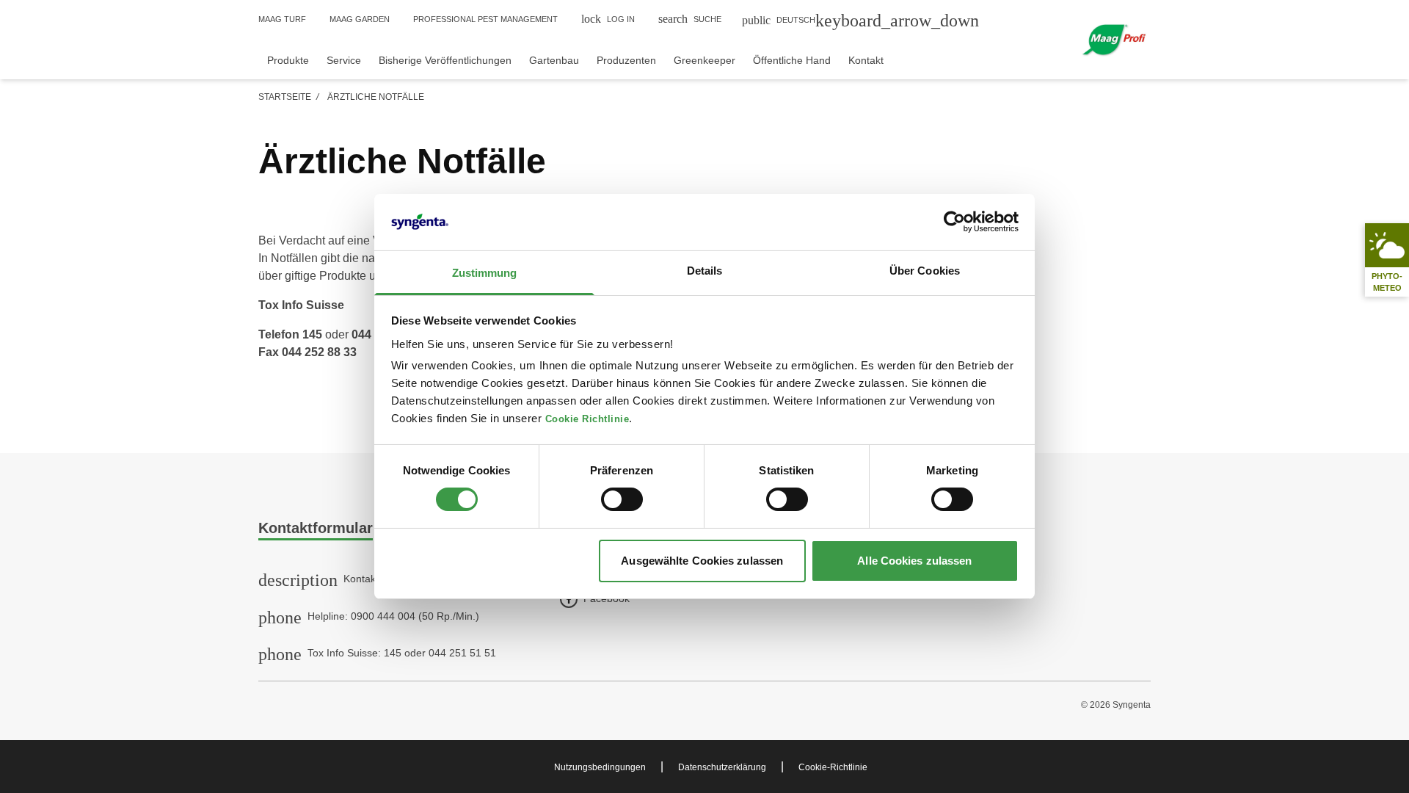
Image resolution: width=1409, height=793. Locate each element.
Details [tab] (705, 270)
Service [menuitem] (344, 60)
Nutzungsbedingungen (600, 767)
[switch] (622, 499)
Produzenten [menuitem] (626, 60)
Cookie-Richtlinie (832, 767)
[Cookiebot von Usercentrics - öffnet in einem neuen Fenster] (954, 222)
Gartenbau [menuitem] (554, 60)
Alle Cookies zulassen (914, 560)
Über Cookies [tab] (924, 270)
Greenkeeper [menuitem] (704, 60)
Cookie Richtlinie (587, 419)
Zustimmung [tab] (484, 273)
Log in (608, 18)
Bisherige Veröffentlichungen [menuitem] (445, 60)
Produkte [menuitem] (288, 60)
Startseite (284, 97)
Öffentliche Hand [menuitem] (792, 60)
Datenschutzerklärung (722, 767)
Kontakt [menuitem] (866, 60)
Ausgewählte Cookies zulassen (702, 560)
